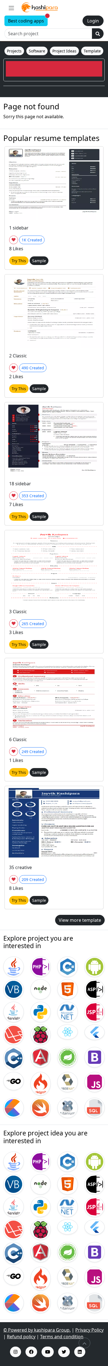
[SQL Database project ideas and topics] (94, 1302)
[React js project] (67, 1031)
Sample (39, 260)
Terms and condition (61, 1337)
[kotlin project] (13, 1107)
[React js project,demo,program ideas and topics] (67, 1226)
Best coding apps (28, 20)
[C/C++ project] (13, 1058)
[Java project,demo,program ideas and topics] (13, 1161)
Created (32, 240)
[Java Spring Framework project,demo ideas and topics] (67, 1252)
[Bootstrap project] (94, 1057)
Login (93, 21)
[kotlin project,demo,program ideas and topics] (13, 1302)
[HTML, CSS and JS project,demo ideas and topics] (67, 1184)
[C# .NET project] (67, 966)
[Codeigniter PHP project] (40, 1083)
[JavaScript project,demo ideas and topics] (94, 1276)
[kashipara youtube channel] (48, 1352)
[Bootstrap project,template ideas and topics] (94, 1252)
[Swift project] (40, 1107)
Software (37, 51)
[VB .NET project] (67, 1011)
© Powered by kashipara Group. (37, 1330)
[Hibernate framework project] (67, 1082)
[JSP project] (94, 1011)
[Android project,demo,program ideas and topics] (94, 1161)
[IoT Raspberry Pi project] (40, 1034)
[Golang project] (13, 1080)
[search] (98, 33)
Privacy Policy (89, 1330)
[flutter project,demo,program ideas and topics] (94, 1227)
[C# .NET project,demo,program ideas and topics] (67, 1161)
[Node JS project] (40, 989)
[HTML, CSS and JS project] (67, 989)
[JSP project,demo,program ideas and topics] (94, 1206)
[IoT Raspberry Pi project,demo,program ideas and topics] (40, 1229)
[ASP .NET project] (94, 989)
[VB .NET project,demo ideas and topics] (67, 1206)
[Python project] (40, 1011)
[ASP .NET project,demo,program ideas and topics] (94, 1184)
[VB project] (13, 989)
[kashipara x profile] (64, 1352)
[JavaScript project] (94, 1082)
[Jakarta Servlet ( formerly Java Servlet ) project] (13, 1011)
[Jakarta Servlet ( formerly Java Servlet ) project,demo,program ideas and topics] (13, 1206)
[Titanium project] (67, 1107)
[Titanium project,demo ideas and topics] (67, 1302)
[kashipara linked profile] (79, 1352)
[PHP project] (40, 966)
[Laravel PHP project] (13, 1034)
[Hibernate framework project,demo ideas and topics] (67, 1276)
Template (92, 51)
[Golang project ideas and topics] (13, 1275)
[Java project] (13, 966)
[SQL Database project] (94, 1107)
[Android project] (94, 966)
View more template (80, 920)
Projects (14, 51)
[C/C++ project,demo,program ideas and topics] (13, 1253)
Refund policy (21, 1337)
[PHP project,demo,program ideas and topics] (40, 1161)
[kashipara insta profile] (15, 1352)
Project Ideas (64, 51)
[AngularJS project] (40, 1057)
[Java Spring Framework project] (67, 1057)
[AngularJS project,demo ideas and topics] (40, 1252)
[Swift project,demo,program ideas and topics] (40, 1302)
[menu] (11, 7)
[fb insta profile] (31, 1352)
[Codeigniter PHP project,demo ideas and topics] (40, 1278)
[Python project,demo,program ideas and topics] (40, 1206)
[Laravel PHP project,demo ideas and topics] (13, 1229)
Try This (19, 260)
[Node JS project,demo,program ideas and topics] (40, 1184)
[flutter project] (94, 1032)
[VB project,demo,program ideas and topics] (13, 1184)
